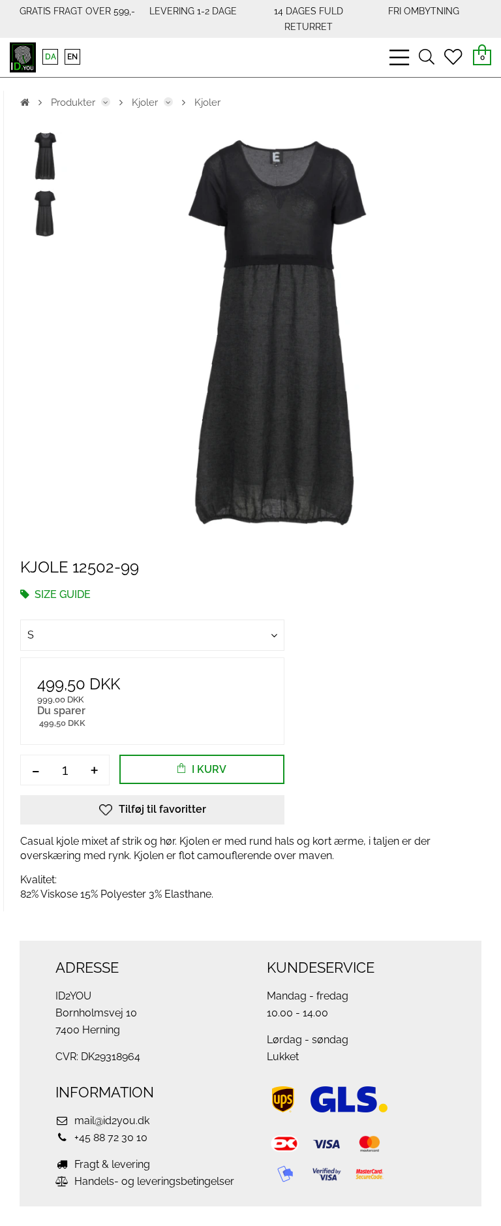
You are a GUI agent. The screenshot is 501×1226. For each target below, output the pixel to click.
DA (50, 56)
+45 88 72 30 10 (109, 1137)
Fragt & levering (111, 1164)
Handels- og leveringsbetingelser (153, 1181)
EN (72, 56)
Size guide (61, 594)
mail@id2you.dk (110, 1120)
